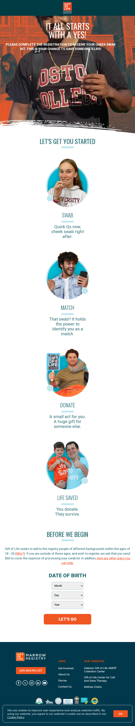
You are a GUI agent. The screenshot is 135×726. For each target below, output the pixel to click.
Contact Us (65, 686)
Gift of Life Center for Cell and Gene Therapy (99, 679)
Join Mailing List (31, 670)
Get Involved (65, 668)
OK (121, 713)
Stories (62, 680)
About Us (64, 674)
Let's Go (67, 619)
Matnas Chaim (93, 686)
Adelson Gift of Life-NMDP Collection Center (100, 669)
